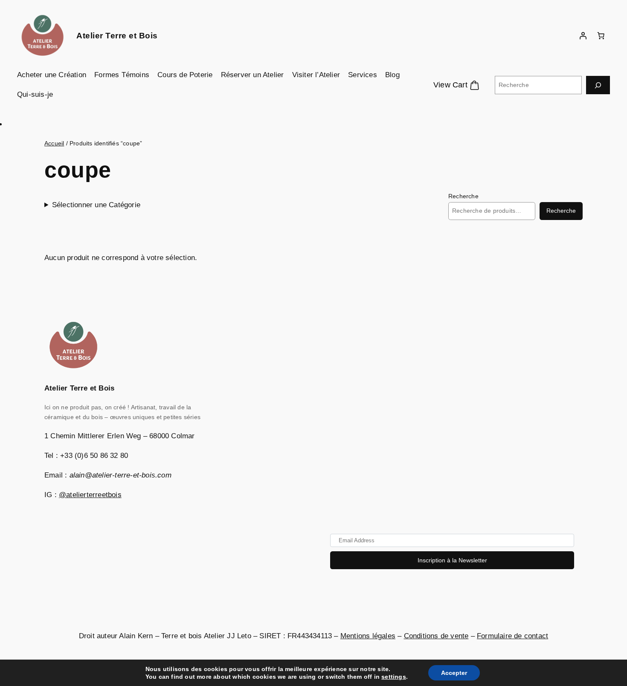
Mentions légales (367, 636)
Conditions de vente (436, 636)
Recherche (463, 196)
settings (393, 676)
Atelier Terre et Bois (117, 35)
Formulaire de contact (512, 636)
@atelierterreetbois (90, 495)
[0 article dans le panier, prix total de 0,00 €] (601, 36)
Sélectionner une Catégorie (96, 205)
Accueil (54, 143)
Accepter (454, 672)
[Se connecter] (583, 36)
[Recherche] (598, 85)
